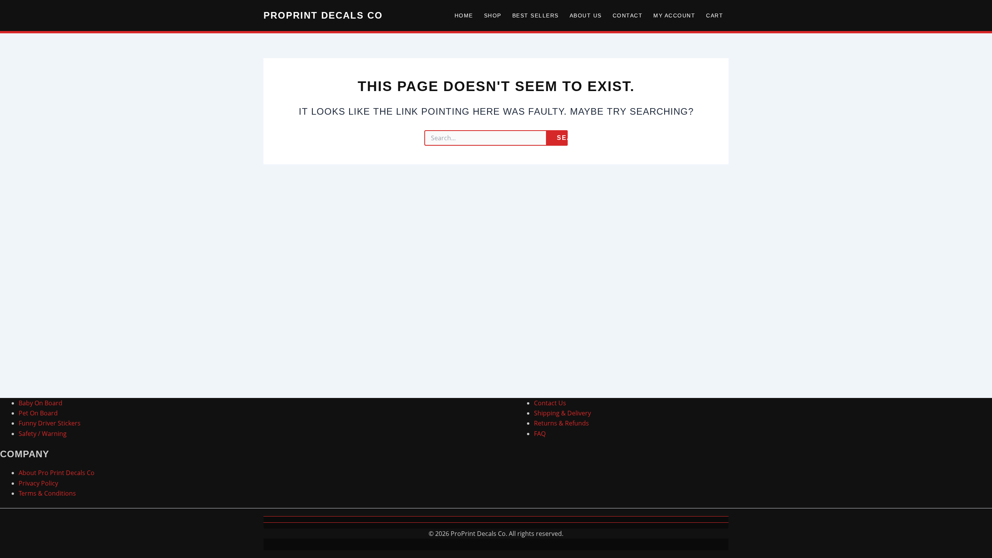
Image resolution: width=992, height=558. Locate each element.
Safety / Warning (43, 433)
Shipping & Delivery (562, 413)
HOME (464, 15)
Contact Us (550, 403)
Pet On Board (38, 413)
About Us (586, 15)
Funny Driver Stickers (50, 423)
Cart (714, 15)
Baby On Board (40, 403)
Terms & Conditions (47, 493)
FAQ (540, 433)
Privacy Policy (38, 483)
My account (674, 15)
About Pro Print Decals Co (57, 472)
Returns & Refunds (561, 423)
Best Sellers (535, 15)
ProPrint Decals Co (323, 15)
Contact (628, 15)
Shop (492, 15)
